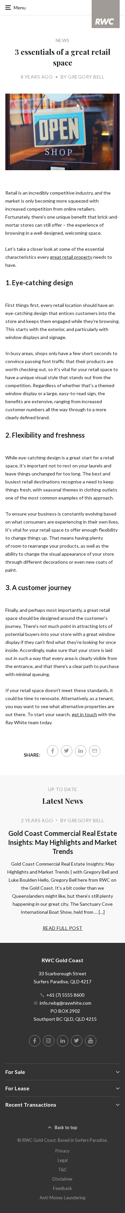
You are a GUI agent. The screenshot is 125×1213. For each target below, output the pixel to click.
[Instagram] (48, 1040)
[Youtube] (90, 1040)
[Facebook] (52, 751)
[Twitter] (66, 751)
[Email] (94, 751)
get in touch (84, 714)
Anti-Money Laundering (62, 1197)
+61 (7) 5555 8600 (65, 995)
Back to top (66, 1127)
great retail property (71, 257)
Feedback (62, 1188)
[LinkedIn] (80, 751)
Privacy (62, 1150)
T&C (62, 1169)
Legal (63, 1160)
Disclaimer (62, 1179)
